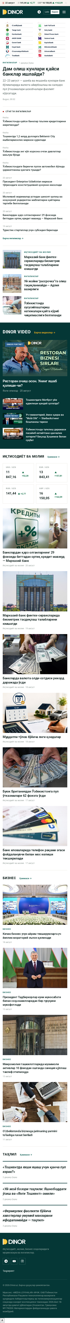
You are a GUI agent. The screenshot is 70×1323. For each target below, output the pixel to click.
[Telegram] (39, 12)
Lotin (47, 12)
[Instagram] (22, 1261)
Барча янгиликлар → (13, 238)
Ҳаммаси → (53, 457)
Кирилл (55, 12)
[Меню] (64, 12)
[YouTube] (14, 1261)
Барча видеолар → (44, 332)
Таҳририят (8, 1271)
